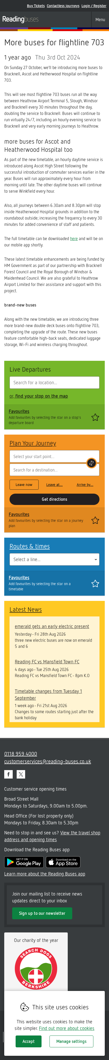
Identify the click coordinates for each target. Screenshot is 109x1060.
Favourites (19, 411)
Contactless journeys (63, 5)
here (74, 238)
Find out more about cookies (66, 1028)
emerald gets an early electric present (52, 626)
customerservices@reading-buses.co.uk (47, 761)
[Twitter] (21, 774)
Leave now (24, 484)
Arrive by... (85, 484)
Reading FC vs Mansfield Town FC (47, 661)
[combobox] (54, 382)
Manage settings (71, 1041)
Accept (28, 1041)
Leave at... (54, 484)
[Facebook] (8, 774)
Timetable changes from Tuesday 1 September (48, 694)
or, (39, 396)
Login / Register (93, 5)
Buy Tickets (36, 5)
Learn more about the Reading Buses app (44, 874)
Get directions (54, 499)
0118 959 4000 (20, 753)
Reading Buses (20, 19)
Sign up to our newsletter (42, 913)
